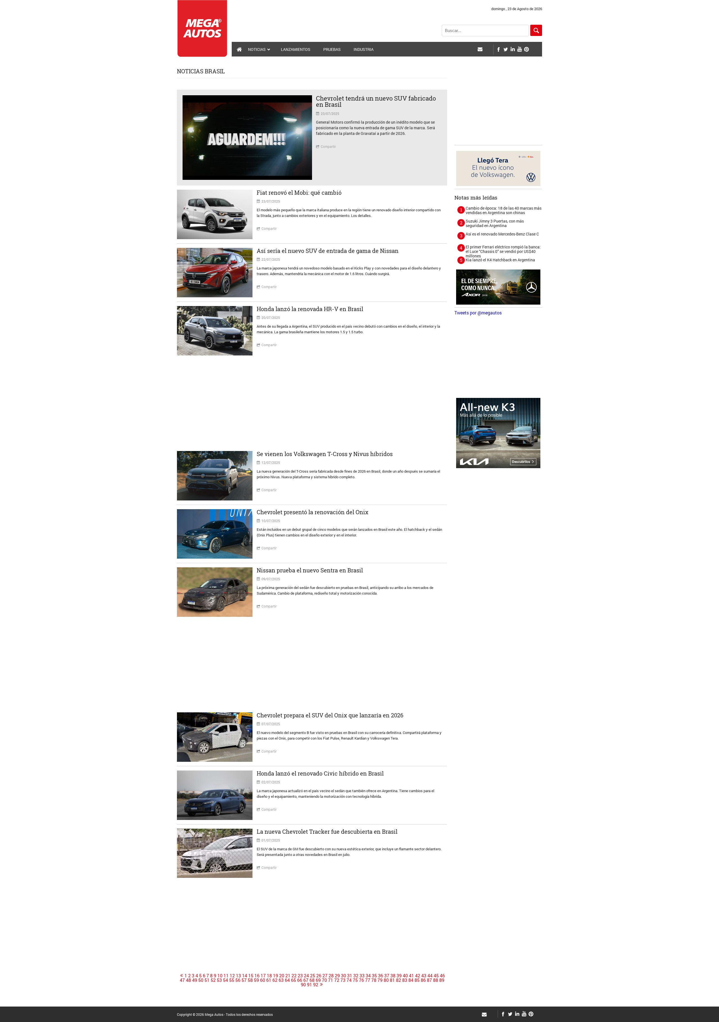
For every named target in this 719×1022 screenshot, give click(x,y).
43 (423, 975)
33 (362, 975)
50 (200, 980)
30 (343, 975)
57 (244, 980)
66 (299, 980)
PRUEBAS (332, 49)
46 (442, 975)
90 (303, 984)
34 (368, 975)
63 (281, 980)
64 (287, 980)
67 (305, 980)
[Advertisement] (312, 403)
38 (392, 975)
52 (213, 980)
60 (262, 980)
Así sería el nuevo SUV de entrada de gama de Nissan (328, 250)
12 (232, 975)
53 (219, 980)
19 (275, 975)
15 (250, 975)
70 (324, 980)
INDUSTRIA (364, 49)
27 (324, 975)
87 (429, 980)
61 (268, 980)
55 (231, 980)
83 (404, 980)
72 (336, 980)
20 (281, 975)
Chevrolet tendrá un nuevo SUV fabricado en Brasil (376, 101)
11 (226, 975)
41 (411, 975)
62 (274, 980)
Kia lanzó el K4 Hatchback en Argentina (500, 259)
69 (318, 980)
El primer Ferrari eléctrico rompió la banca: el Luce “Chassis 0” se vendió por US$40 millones (503, 251)
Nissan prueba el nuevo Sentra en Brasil (310, 570)
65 (293, 980)
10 (219, 975)
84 (410, 980)
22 (294, 975)
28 (331, 975)
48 (188, 980)
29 (337, 975)
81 (392, 980)
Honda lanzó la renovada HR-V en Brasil (310, 308)
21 (287, 975)
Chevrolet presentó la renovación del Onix (312, 512)
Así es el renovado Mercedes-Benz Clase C (502, 234)
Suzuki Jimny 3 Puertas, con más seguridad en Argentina (495, 223)
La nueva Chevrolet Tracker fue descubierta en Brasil (327, 831)
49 (194, 980)
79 (380, 980)
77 (367, 980)
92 (315, 984)
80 (386, 980)
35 (374, 975)
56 (237, 980)
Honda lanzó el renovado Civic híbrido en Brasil (320, 773)
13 (238, 975)
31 (349, 975)
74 (349, 980)
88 (435, 980)
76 (361, 980)
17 (263, 975)
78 (373, 980)
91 (309, 984)
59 (256, 980)
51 (207, 980)
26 (318, 975)
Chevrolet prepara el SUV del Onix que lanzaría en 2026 (330, 715)
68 (312, 980)
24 (306, 975)
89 (441, 980)
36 (380, 975)
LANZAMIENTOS (295, 49)
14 (244, 975)
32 (355, 975)
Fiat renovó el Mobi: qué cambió (299, 192)
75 (355, 980)
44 (430, 975)
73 (342, 980)
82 (398, 980)
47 (182, 980)
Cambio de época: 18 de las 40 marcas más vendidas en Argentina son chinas (503, 210)
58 (250, 980)
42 (417, 975)
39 (399, 975)
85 (417, 980)
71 (330, 980)
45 (436, 975)
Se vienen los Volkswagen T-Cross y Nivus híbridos (325, 453)
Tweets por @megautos (478, 313)
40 (405, 975)
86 (423, 980)
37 (386, 975)
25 (312, 975)
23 (300, 975)
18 (269, 975)
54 (225, 980)
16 (257, 975)
